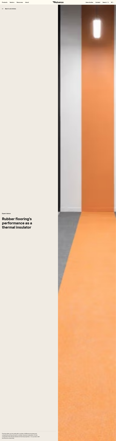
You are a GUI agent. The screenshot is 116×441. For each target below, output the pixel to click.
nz (112, 2)
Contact (97, 2)
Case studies (89, 2)
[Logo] (58, 2)
